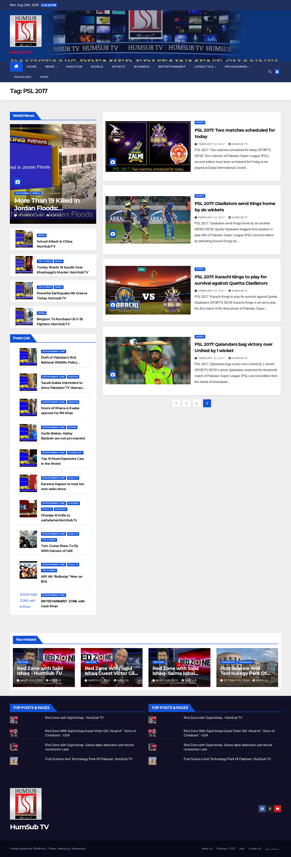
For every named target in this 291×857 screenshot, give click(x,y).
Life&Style (204, 66)
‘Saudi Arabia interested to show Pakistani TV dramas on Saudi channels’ (61, 388)
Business (142, 66)
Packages (22, 77)
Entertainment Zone (53, 351)
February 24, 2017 (212, 144)
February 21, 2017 (212, 358)
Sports (118, 66)
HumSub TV (21, 52)
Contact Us (255, 848)
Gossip (72, 427)
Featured (73, 503)
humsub (56, 215)
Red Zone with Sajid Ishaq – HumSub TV (40, 670)
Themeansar (78, 848)
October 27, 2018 (31, 215)
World (97, 66)
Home (32, 66)
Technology (75, 453)
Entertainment (172, 66)
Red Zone (23, 662)
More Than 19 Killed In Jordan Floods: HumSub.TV (47, 208)
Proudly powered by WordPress (28, 848)
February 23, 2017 (212, 290)
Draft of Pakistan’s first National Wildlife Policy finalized (59, 362)
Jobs (44, 77)
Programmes (237, 66)
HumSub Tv (240, 144)
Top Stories (22, 193)
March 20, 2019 (32, 680)
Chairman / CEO (225, 848)
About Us (207, 848)
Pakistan (74, 66)
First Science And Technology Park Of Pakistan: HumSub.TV (245, 673)
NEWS (50, 66)
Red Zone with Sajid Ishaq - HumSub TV (74, 717)
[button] (270, 71)
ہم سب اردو (272, 848)
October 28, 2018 (237, 680)
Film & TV (73, 478)
